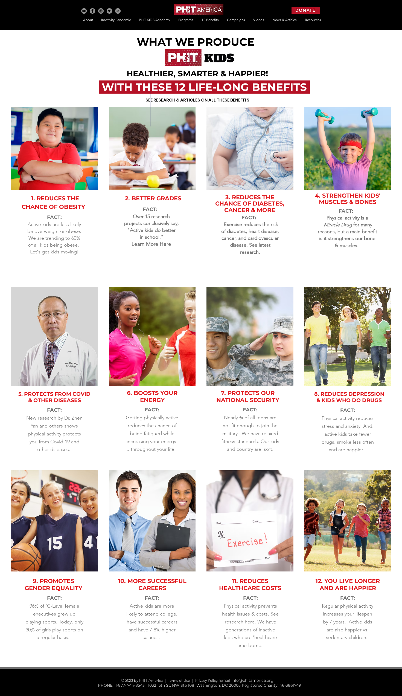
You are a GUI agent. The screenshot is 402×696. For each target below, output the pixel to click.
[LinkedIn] (118, 11)
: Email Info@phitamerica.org (247, 680)
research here (240, 622)
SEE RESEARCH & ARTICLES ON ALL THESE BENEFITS (197, 100)
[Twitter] (109, 11)
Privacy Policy (206, 680)
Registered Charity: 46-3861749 (271, 685)
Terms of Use (179, 680)
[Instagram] (101, 11)
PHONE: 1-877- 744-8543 (123, 685)
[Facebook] (92, 11)
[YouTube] (84, 11)
